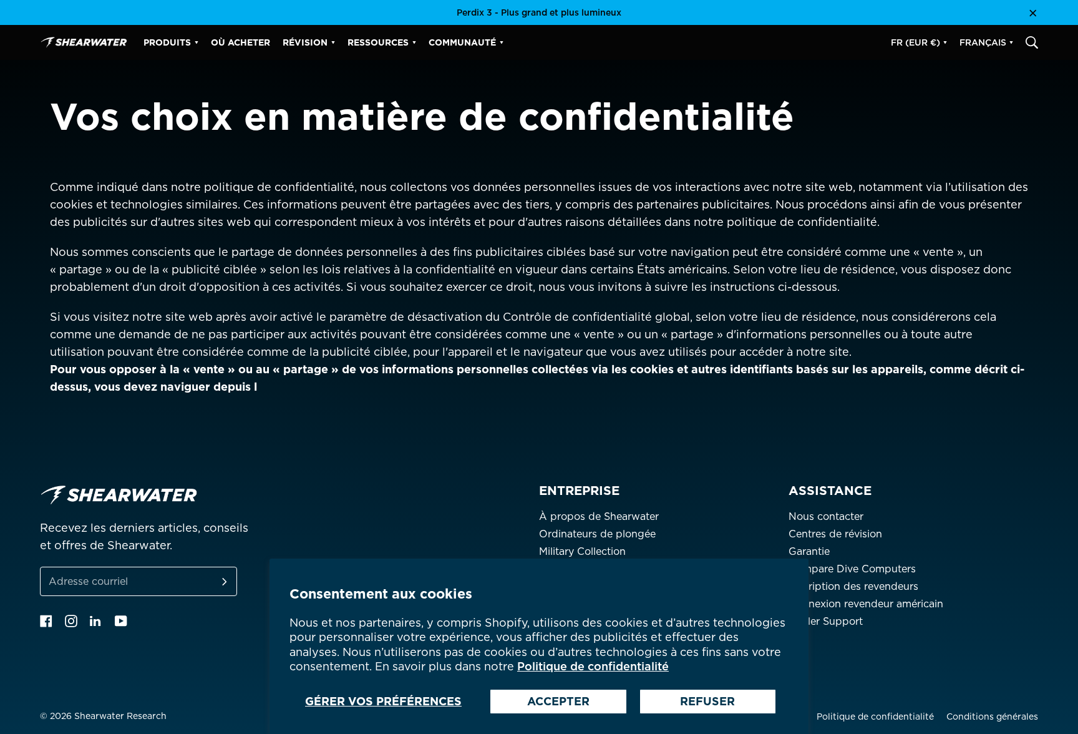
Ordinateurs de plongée (597, 534)
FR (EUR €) (915, 42)
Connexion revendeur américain (866, 604)
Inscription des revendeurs (853, 586)
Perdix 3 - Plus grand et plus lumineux (539, 12)
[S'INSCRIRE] (209, 581)
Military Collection (582, 551)
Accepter (558, 701)
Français (982, 42)
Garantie (809, 551)
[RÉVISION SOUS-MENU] (333, 42)
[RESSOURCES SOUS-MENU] (414, 42)
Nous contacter (826, 516)
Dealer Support (826, 621)
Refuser (707, 701)
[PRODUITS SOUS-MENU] (196, 42)
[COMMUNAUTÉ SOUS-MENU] (501, 42)
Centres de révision (835, 534)
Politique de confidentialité (593, 666)
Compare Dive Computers (852, 569)
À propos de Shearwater (599, 516)
